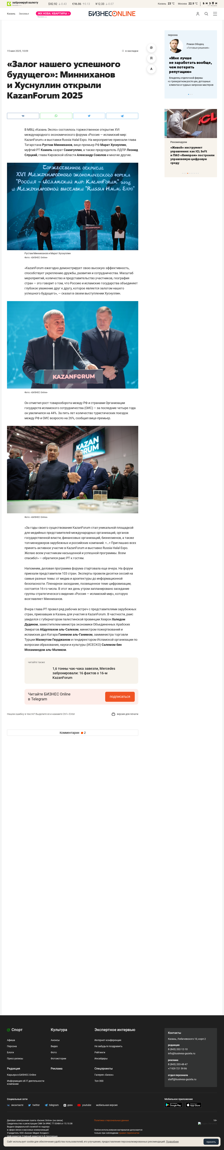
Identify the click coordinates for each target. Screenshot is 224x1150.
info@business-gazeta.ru (181, 1053)
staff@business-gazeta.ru (182, 1079)
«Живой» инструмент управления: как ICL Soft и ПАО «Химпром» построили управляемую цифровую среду (190, 155)
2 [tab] (190, 94)
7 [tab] (192, 173)
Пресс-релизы (15, 1058)
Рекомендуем (176, 142)
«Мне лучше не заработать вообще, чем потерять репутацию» (189, 65)
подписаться (120, 696)
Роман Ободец (194, 44)
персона (173, 35)
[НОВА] (53, 14)
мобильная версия (107, 1105)
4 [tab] (187, 173)
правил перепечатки (129, 1133)
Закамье (24, 13)
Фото (54, 1052)
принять (211, 1141)
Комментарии (73, 732)
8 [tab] (194, 173)
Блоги (10, 1052)
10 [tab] (198, 173)
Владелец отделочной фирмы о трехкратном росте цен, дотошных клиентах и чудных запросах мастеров (190, 81)
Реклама (56, 1068)
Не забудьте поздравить (108, 1046)
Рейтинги (99, 1052)
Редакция (13, 1068)
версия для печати (127, 714)
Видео (54, 1046)
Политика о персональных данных (111, 1120)
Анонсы (55, 1040)
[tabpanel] (191, 63)
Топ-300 (98, 1080)
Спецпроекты (103, 1068)
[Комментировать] (151, 48)
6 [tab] (191, 173)
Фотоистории (58, 1058)
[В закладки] (151, 58)
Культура (59, 1030)
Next (213, 94)
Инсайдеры (101, 1058)
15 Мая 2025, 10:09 (17, 51)
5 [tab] (189, 173)
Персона (12, 1046)
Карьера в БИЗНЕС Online (21, 1074)
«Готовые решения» (197, 47)
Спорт (17, 1030)
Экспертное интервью (114, 1030)
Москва (182, 3)
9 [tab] (196, 173)
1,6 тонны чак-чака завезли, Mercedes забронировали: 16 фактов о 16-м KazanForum (83, 673)
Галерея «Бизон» (104, 1074)
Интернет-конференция (107, 1040)
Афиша (11, 1040)
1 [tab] (188, 94)
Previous (169, 94)
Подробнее (172, 1141)
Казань (162, 3)
